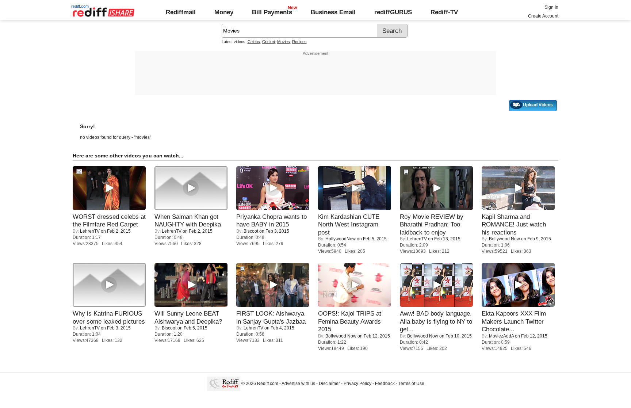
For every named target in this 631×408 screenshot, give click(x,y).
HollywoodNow (340, 238)
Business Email (333, 12)
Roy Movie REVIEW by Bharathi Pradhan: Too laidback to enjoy (431, 224)
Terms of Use (411, 383)
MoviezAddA (501, 336)
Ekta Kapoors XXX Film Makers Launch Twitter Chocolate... (514, 321)
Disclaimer (329, 383)
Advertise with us (298, 383)
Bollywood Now (504, 238)
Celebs (254, 41)
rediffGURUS (393, 12)
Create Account (543, 16)
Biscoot (251, 231)
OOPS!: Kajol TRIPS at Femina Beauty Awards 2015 (349, 321)
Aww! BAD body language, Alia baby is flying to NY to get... (436, 321)
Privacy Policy (357, 383)
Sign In (551, 7)
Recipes (299, 41)
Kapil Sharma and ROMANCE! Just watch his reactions (514, 224)
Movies (283, 41)
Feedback (385, 383)
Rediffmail (181, 12)
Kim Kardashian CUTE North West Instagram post (348, 224)
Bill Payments (272, 12)
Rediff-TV (444, 12)
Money (223, 12)
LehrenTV (90, 231)
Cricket (268, 41)
